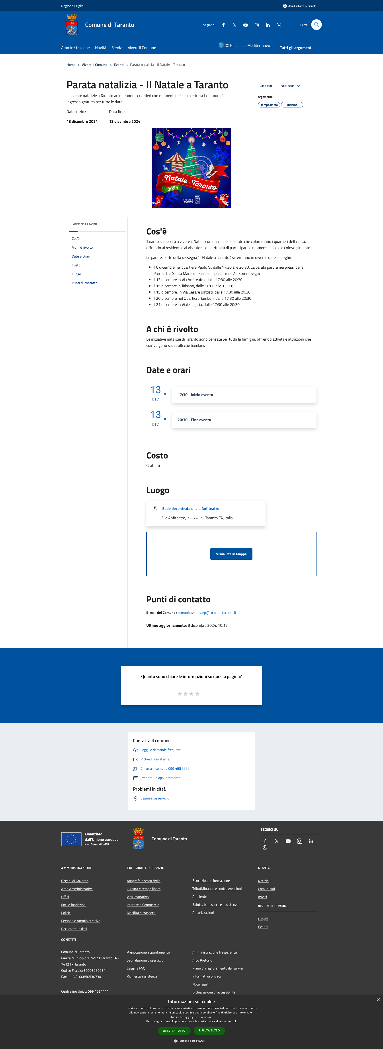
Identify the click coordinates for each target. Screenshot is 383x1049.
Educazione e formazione (211, 880)
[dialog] (191, 1022)
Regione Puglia (72, 5)
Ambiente (199, 896)
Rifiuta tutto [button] (209, 1030)
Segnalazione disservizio (145, 960)
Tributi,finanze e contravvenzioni (217, 888)
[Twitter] (232, 25)
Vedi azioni (288, 85)
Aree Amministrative (77, 888)
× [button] (378, 999)
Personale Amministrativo (80, 920)
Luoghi (263, 918)
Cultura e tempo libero (143, 888)
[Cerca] (316, 24)
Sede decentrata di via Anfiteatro (190, 509)
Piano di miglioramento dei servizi (217, 968)
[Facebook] (221, 25)
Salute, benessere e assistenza (215, 904)
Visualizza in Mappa (231, 554)
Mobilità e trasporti (141, 912)
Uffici (65, 896)
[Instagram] (254, 25)
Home (70, 64)
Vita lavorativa (138, 896)
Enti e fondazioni (73, 904)
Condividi (266, 85)
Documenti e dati (74, 928)
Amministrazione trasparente (214, 952)
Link (233, 1021)
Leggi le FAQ (136, 968)
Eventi (119, 64)
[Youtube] (243, 25)
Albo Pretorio (202, 960)
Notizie (263, 880)
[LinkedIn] (266, 25)
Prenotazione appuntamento (148, 952)
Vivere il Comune (95, 64)
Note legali (200, 984)
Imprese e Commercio (143, 904)
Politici (66, 912)
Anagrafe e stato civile (143, 880)
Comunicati (266, 888)
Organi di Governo (74, 880)
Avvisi (262, 896)
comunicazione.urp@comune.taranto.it (207, 612)
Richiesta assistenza (142, 976)
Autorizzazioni (203, 912)
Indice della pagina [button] (84, 224)
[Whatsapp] (277, 25)
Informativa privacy (207, 976)
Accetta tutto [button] (174, 1031)
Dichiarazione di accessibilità (213, 992)
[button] (191, 1041)
